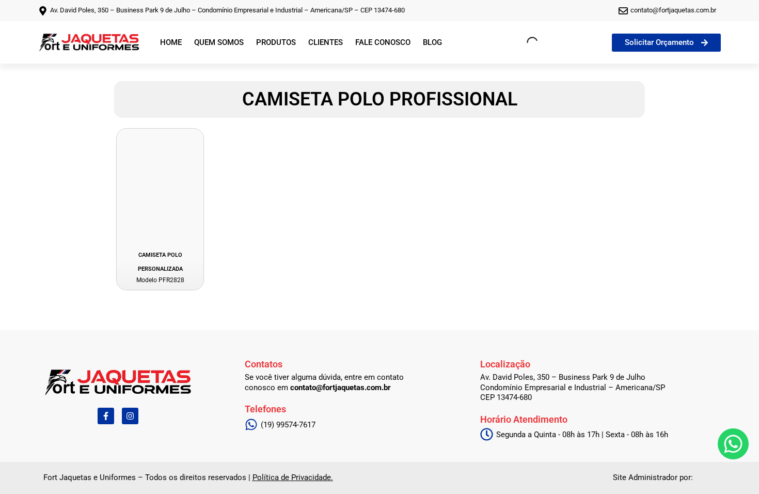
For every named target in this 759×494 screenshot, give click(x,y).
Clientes (325, 42)
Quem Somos (219, 42)
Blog (432, 42)
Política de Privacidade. (292, 477)
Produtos (276, 42)
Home (171, 42)
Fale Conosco (382, 42)
